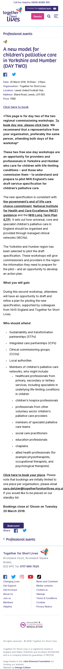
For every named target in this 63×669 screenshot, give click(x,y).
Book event (13, 525)
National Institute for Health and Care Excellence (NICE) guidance (30, 210)
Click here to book (16, 107)
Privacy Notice (44, 606)
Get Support (9, 585)
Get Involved (10, 589)
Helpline (7, 606)
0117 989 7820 (29, 566)
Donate (38, 16)
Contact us (42, 589)
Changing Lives (11, 581)
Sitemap (40, 594)
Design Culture (23, 667)
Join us (7, 598)
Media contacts (44, 585)
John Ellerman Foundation (36, 661)
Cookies (40, 602)
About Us (8, 594)
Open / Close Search (49, 16)
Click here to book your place (24, 475)
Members (8, 602)
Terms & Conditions (46, 598)
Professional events (17, 33)
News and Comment (47, 581)
